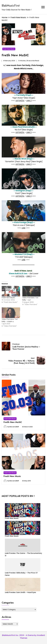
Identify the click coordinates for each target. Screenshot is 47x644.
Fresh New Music (9, 49)
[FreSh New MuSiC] (11, 291)
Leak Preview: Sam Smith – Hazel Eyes (20, 592)
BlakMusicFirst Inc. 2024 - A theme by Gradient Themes (23, 636)
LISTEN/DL (20, 100)
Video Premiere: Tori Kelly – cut (30, 298)
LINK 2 (28, 100)
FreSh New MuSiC (8, 297)
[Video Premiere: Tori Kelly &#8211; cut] (31, 291)
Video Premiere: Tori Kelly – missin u (10, 320)
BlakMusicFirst (11, 5)
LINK (23, 228)
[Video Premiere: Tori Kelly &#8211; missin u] (11, 312)
